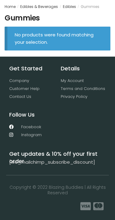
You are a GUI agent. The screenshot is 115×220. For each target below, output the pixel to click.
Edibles (69, 6)
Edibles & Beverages (39, 6)
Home (10, 6)
